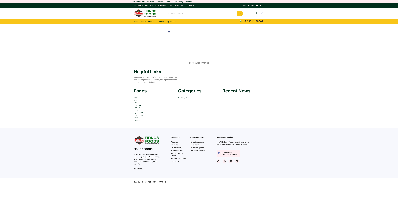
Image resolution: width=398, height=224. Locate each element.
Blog (135, 100)
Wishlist (137, 120)
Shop (136, 118)
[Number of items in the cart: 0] (262, 13)
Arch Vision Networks (198, 151)
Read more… (138, 169)
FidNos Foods (195, 145)
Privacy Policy (176, 148)
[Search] (240, 13)
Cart (135, 103)
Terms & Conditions (178, 159)
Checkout (137, 105)
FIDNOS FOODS (143, 149)
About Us (174, 142)
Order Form (138, 115)
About (136, 98)
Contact (137, 108)
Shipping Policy (177, 151)
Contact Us (175, 161)
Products (174, 145)
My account (138, 113)
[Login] (256, 13)
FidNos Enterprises (197, 148)
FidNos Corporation (197, 142)
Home (136, 22)
